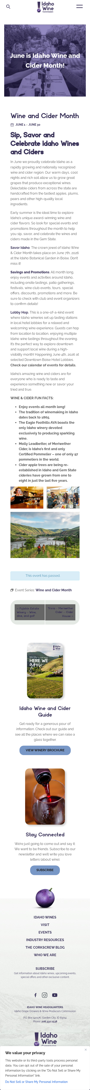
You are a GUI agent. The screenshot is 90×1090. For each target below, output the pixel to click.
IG (44, 995)
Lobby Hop (19, 312)
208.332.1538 (49, 1021)
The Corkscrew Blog (45, 947)
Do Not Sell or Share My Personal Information (36, 1082)
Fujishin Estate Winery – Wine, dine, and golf (28, 611)
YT (54, 995)
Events (45, 932)
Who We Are (45, 955)
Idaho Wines (45, 917)
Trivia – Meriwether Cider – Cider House (60, 612)
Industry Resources (45, 940)
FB (35, 995)
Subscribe (45, 870)
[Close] (85, 1049)
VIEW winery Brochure (45, 750)
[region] (45, 1068)
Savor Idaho (20, 248)
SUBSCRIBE (45, 969)
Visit (45, 925)
